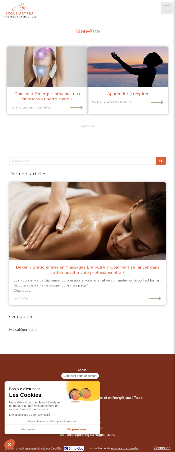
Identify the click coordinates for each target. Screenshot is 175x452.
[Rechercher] (161, 161)
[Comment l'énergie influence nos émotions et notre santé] (47, 67)
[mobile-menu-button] (167, 8)
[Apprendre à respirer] (128, 67)
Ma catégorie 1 (21, 329)
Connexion (162, 447)
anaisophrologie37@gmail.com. (91, 434)
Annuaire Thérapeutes (124, 448)
